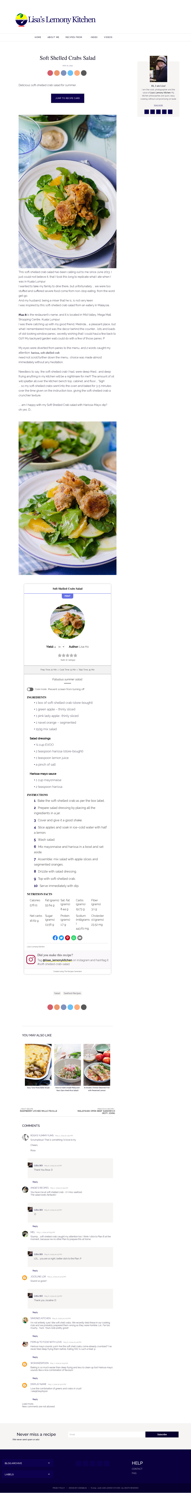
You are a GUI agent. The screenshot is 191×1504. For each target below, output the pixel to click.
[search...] (172, 37)
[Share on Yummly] (57, 73)
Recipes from (74, 37)
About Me (53, 37)
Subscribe (162, 1434)
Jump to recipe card (67, 98)
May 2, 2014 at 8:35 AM (46, 1232)
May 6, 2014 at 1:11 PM (53, 1166)
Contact (137, 1469)
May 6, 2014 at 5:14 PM (72, 1342)
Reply (35, 1182)
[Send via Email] (84, 73)
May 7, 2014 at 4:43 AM (59, 1363)
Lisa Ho (38, 1165)
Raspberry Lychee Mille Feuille (38, 1111)
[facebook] (146, 20)
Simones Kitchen (40, 1318)
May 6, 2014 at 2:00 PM (61, 1318)
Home (38, 37)
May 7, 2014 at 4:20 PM (57, 1384)
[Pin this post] (50, 73)
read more (158, 105)
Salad (57, 993)
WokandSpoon (39, 1363)
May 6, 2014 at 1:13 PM (53, 1296)
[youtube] (173, 20)
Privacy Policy (59, 1488)
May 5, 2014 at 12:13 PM (56, 1277)
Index (94, 37)
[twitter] (160, 20)
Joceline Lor (38, 1276)
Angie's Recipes (39, 1188)
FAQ (134, 1473)
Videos (108, 37)
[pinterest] (166, 20)
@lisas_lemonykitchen (57, 960)
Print (67, 596)
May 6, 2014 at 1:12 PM (53, 1254)
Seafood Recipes (72, 993)
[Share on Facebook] (63, 73)
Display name (38, 1384)
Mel (32, 1232)
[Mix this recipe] (77, 73)
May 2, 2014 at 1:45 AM (59, 1188)
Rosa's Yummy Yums (42, 1135)
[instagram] (153, 20)
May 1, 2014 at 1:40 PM (64, 1136)
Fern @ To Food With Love (46, 1342)
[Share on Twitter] (70, 73)
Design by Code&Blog (78, 1488)
